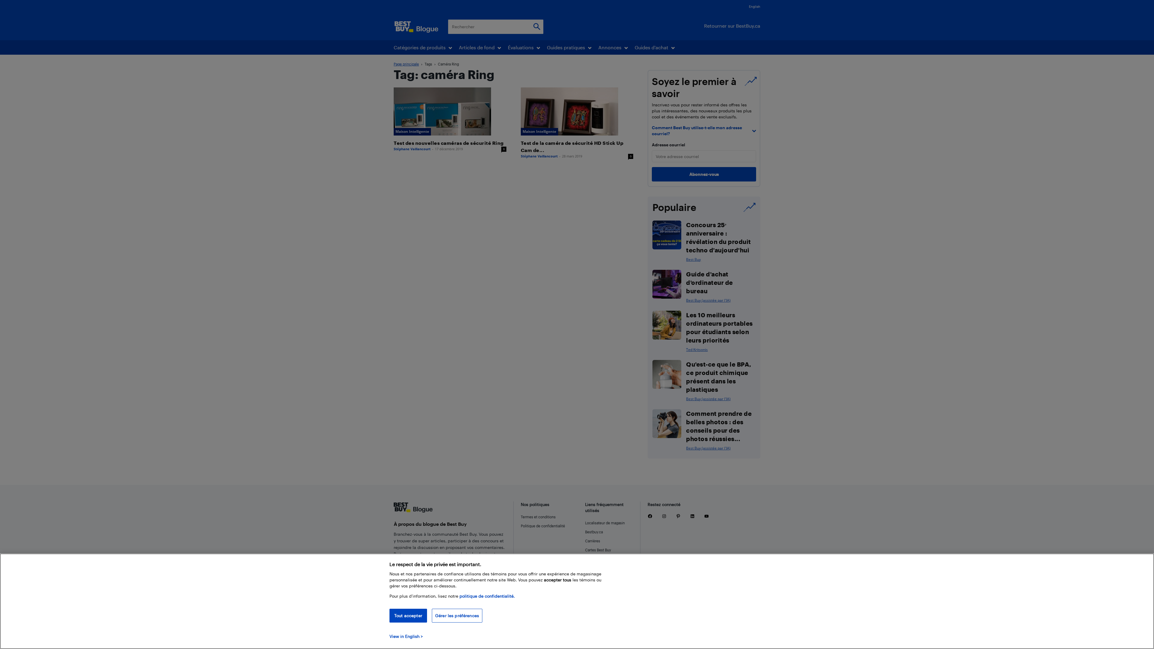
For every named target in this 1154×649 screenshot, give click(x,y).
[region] (577, 601)
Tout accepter (408, 615)
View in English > (406, 636)
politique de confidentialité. (487, 596)
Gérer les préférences (457, 615)
